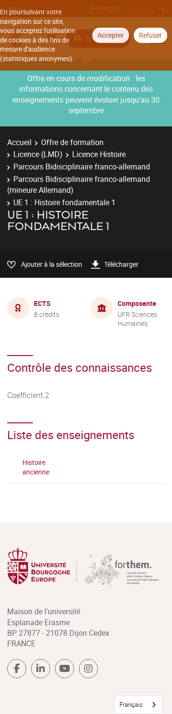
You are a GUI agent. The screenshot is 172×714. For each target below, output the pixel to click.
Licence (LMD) (38, 154)
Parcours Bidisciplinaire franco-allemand (81, 166)
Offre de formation (72, 142)
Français (131, 704)
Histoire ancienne (35, 467)
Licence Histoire (99, 154)
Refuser (150, 35)
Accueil (19, 142)
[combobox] (138, 704)
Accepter (110, 35)
